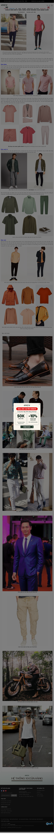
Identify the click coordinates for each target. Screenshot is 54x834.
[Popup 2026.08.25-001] (27, 416)
